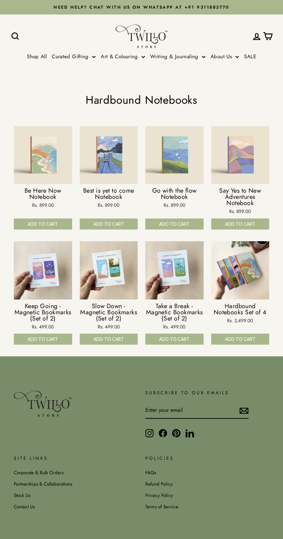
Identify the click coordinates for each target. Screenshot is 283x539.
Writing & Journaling (175, 56)
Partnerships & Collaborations (43, 483)
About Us (222, 56)
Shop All (37, 56)
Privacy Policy (159, 495)
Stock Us (22, 495)
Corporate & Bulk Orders (39, 472)
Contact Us (24, 506)
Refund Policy (159, 483)
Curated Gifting (71, 56)
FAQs (150, 472)
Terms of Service (161, 506)
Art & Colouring (120, 56)
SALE (250, 56)
